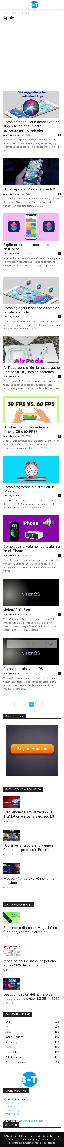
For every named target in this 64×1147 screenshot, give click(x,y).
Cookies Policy (11, 1110)
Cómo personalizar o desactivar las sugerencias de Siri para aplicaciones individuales (31, 126)
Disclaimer (9, 1106)
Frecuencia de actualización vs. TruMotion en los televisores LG (28, 814)
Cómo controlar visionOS (23, 669)
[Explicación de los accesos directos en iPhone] (32, 227)
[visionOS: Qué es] (32, 592)
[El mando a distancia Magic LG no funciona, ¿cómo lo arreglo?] (32, 918)
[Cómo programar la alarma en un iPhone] (32, 469)
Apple (15, 12)
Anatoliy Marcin (11, 135)
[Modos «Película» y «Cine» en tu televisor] (32, 869)
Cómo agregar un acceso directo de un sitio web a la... (31, 310)
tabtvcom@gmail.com (31, 1120)
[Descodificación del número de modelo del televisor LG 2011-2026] (32, 984)
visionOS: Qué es (16, 610)
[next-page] (45, 704)
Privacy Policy (11, 1113)
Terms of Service (12, 1103)
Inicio (6, 12)
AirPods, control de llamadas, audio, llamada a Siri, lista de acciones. (32, 370)
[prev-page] (17, 704)
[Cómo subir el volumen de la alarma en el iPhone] (32, 528)
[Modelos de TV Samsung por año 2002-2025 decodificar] (32, 951)
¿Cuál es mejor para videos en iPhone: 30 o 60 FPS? (26, 429)
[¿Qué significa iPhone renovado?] (32, 171)
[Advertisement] (32, 57)
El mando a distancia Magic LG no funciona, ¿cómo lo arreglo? (30, 930)
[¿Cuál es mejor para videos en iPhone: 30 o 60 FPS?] (32, 409)
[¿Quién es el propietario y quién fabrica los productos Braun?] (32, 835)
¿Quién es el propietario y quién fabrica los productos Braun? (28, 847)
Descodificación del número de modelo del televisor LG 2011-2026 (31, 996)
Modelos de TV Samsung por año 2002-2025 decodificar (29, 963)
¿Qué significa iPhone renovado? (29, 189)
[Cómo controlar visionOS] (32, 651)
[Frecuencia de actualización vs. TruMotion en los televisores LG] (32, 802)
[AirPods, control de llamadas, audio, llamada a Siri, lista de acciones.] (32, 349)
